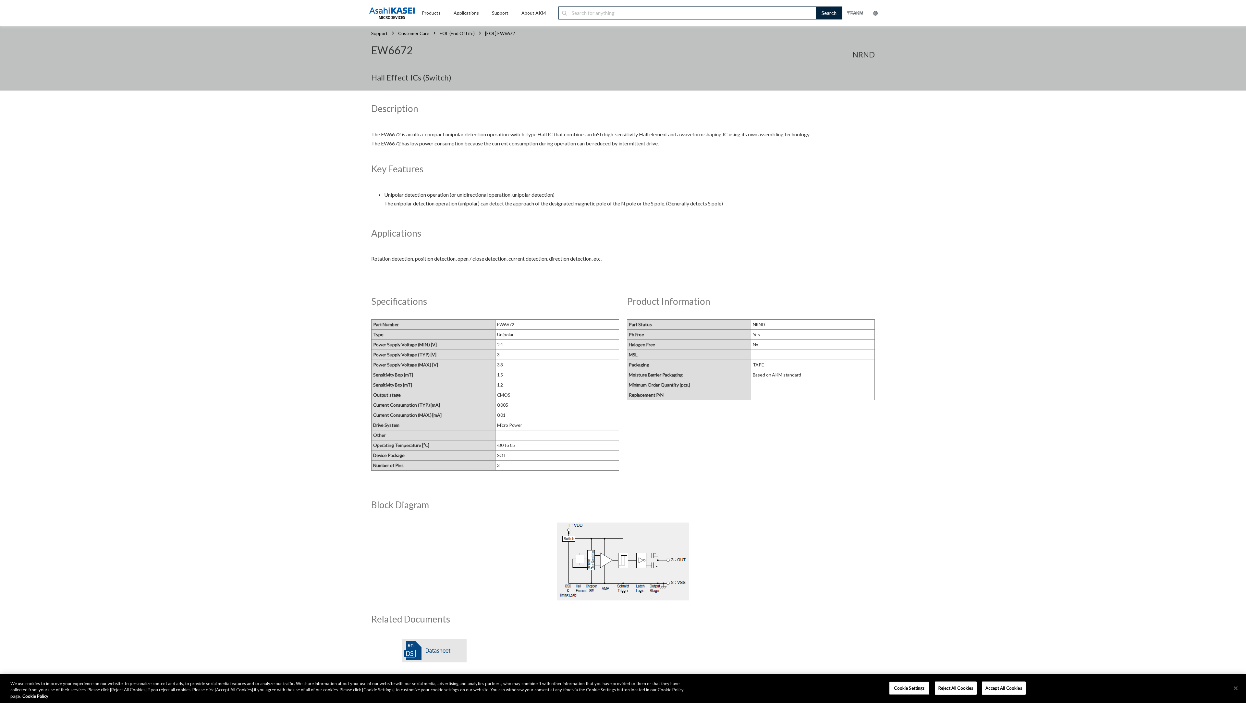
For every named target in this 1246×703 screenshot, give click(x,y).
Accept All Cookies (1003, 687)
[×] (1235, 688)
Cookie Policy (35, 696)
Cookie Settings (909, 687)
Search (829, 13)
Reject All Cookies (955, 687)
